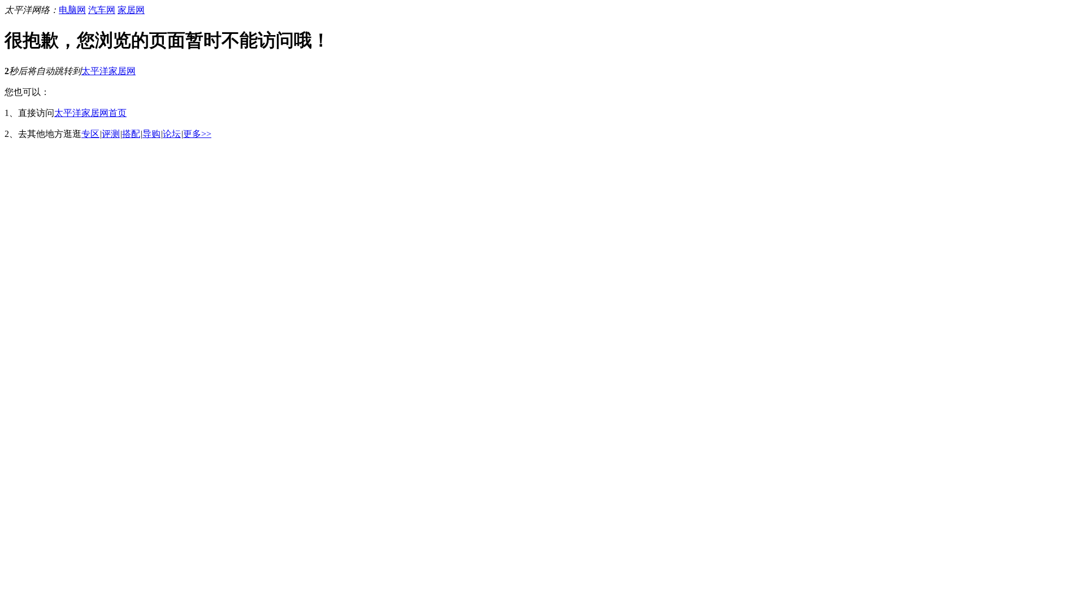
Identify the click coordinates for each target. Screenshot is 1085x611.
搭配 (131, 134)
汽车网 (101, 10)
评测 (111, 134)
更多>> (197, 134)
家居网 (131, 10)
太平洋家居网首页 (90, 113)
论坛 (172, 134)
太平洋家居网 (108, 71)
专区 (90, 134)
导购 (151, 134)
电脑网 (72, 10)
